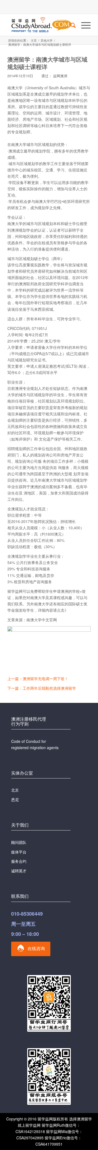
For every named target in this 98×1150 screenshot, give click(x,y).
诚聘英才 (18, 870)
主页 (34, 40)
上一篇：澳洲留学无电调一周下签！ (37, 678)
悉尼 (15, 799)
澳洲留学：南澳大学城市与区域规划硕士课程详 (47, 63)
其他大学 (47, 40)
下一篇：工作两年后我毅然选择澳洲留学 (41, 688)
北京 (15, 790)
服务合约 (18, 861)
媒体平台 (18, 852)
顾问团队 (18, 842)
